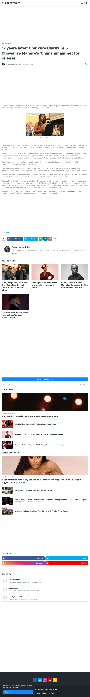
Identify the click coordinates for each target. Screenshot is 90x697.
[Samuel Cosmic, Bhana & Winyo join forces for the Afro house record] (74, 272)
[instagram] (15, 253)
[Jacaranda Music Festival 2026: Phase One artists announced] (7, 445)
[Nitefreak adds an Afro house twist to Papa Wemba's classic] (15, 302)
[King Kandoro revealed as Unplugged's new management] (45, 402)
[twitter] (13, 253)
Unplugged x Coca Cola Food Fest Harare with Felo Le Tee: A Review (42, 511)
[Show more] (55, 239)
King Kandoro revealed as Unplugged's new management (30, 416)
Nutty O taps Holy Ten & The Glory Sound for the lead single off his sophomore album (14, 286)
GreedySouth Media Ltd (48, 689)
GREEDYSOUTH (13, 3)
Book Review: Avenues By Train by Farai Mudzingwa (35, 424)
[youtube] (50, 680)
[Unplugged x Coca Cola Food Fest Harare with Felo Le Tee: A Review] (7, 511)
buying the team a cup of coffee (64, 191)
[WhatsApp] (41, 239)
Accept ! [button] (8, 692)
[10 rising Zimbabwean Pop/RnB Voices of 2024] (7, 490)
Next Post (83, 385)
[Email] (50, 239)
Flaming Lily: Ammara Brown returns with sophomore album (45, 285)
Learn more (16, 688)
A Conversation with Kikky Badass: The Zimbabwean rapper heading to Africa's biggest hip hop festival (41, 481)
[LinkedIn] (45, 239)
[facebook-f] (35, 680)
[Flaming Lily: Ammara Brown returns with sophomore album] (45, 272)
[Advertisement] (45, 24)
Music (9, 43)
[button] (2, 3)
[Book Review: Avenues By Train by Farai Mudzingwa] (7, 424)
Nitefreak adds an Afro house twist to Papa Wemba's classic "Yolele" (15, 315)
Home (4, 43)
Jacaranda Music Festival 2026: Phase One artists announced (40, 445)
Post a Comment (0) (45, 379)
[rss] (55, 680)
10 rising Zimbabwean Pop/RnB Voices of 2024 (33, 490)
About (44, 693)
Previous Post (7, 385)
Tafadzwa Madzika (21, 247)
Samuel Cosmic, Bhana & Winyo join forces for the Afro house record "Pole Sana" (74, 285)
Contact (51, 693)
